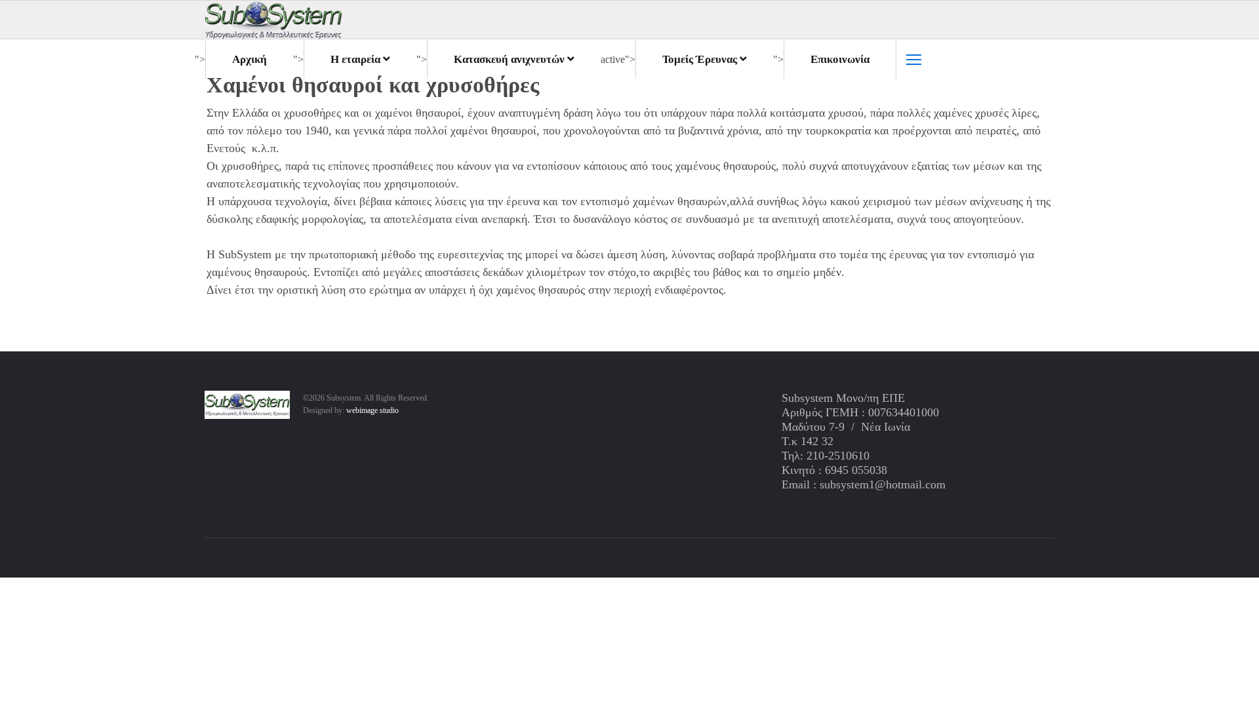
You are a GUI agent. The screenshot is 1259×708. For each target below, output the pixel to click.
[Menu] (913, 59)
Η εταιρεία (355, 59)
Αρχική (249, 59)
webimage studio (372, 410)
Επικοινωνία (839, 59)
